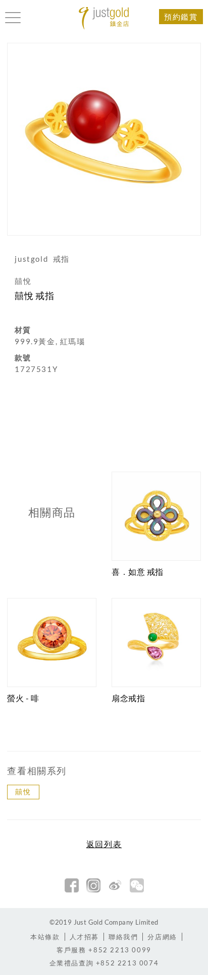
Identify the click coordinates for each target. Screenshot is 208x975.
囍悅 (23, 791)
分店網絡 (162, 937)
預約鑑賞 (180, 16)
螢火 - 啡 (23, 698)
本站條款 (45, 937)
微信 (137, 885)
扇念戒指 (128, 698)
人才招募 (84, 937)
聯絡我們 (123, 937)
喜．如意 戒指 (138, 571)
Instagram (93, 885)
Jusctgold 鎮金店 (104, 18)
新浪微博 (115, 885)
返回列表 (104, 844)
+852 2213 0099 (104, 950)
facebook (72, 885)
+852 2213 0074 (104, 963)
